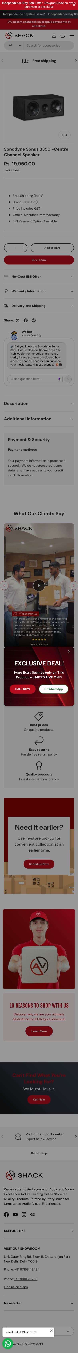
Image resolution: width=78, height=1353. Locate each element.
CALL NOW (22, 689)
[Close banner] (74, 5)
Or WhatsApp (53, 689)
